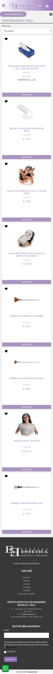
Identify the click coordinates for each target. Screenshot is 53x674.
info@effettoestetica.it (28, 614)
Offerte (26, 580)
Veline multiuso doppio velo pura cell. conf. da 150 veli (27, 67)
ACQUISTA (27, 94)
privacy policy (11, 647)
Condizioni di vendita (26, 594)
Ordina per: (6, 26)
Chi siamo (27, 587)
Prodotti (26, 577)
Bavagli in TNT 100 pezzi (27, 441)
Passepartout (31, 672)
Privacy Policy (19, 563)
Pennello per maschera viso (27, 503)
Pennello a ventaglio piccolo (26, 378)
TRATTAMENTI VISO (17, 21)
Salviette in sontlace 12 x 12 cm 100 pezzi (26, 192)
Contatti (26, 590)
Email (7, 630)
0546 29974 (28, 611)
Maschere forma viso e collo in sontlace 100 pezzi (26, 254)
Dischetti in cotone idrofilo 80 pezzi (26, 129)
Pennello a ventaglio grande (26, 316)
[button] (10, 659)
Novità (26, 584)
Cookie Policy (34, 563)
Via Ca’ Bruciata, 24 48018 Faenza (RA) (28, 609)
